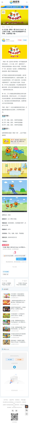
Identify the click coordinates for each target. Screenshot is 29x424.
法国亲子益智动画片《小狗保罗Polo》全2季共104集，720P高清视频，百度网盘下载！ (18, 309)
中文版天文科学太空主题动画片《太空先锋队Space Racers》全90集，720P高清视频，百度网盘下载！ (18, 336)
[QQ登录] (14, 367)
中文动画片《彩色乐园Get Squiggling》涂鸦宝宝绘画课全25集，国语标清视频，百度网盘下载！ (18, 296)
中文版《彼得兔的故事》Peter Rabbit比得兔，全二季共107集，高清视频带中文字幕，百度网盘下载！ (18, 329)
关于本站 (6, 400)
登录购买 (21, 259)
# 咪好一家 (5, 274)
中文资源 (8, 27)
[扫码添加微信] (26, 410)
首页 (4, 27)
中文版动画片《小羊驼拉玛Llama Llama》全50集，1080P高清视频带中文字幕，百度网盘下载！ (18, 316)
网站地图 (23, 400)
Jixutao (8, 39)
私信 (25, 40)
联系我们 (17, 400)
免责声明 (12, 400)
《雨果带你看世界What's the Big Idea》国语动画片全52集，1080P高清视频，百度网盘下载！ (18, 303)
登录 (11, 359)
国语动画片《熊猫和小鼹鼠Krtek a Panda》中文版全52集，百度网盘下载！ (18, 342)
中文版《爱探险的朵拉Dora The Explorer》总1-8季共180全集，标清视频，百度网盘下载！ (18, 323)
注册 (20, 359)
